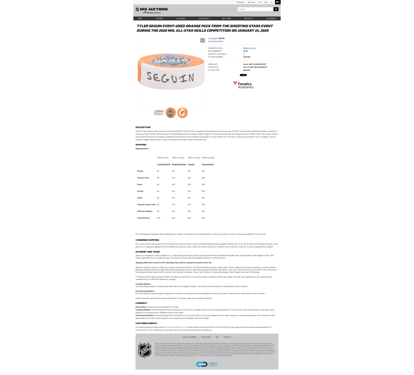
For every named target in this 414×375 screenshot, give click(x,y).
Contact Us (227, 337)
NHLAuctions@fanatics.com (175, 327)
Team (140, 18)
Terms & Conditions (190, 337)
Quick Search (204, 18)
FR (271, 2)
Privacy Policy (206, 337)
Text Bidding (271, 18)
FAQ (259, 2)
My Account (251, 2)
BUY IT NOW (226, 18)
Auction (246, 70)
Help (266, 2)
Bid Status (248, 18)
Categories (180, 18)
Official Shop (240, 2)
